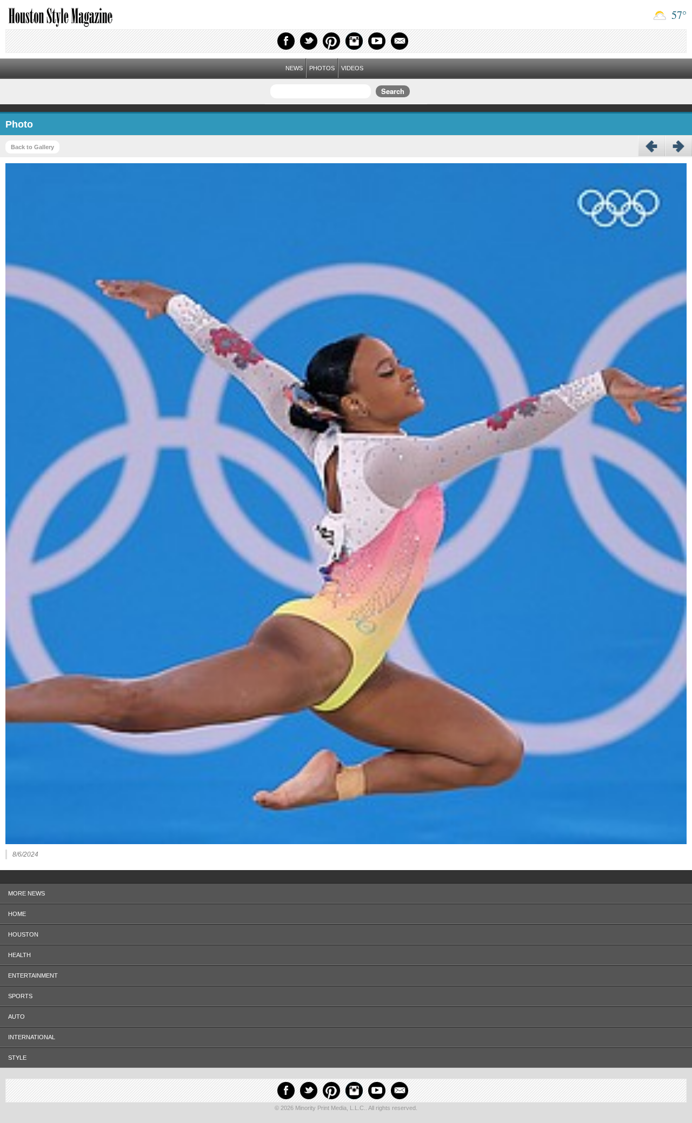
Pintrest (331, 41)
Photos (322, 68)
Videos (352, 68)
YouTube (376, 41)
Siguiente (678, 146)
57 (678, 15)
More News (26, 893)
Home (17, 914)
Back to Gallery (32, 147)
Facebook (286, 41)
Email (399, 41)
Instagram (354, 41)
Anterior (651, 146)
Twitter (308, 41)
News (294, 68)
